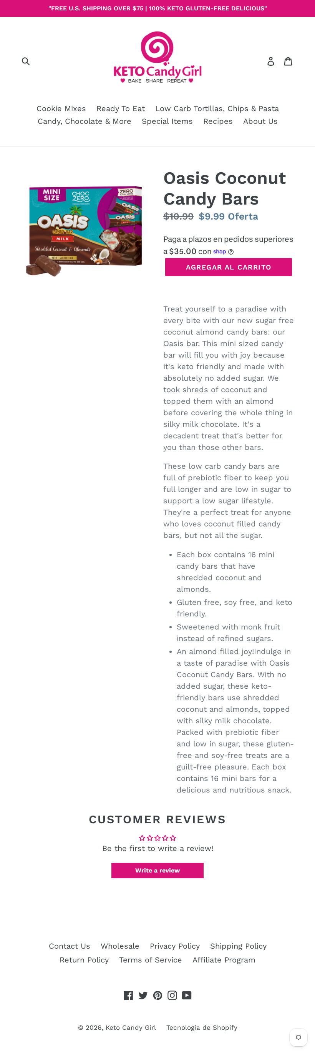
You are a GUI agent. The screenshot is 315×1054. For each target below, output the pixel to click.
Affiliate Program (223, 959)
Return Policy (84, 959)
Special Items (167, 121)
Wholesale (120, 946)
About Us (260, 121)
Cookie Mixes (61, 108)
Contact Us (69, 946)
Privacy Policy (175, 946)
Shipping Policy (238, 946)
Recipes (218, 121)
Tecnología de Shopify (201, 1027)
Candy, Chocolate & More (84, 121)
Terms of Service (150, 959)
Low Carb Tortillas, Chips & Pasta (217, 108)
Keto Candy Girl (131, 1027)
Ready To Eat (120, 108)
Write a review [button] (157, 870)
